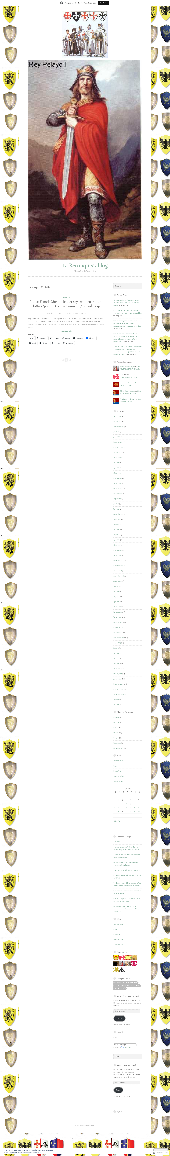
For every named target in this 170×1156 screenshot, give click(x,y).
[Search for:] (127, 286)
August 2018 (117, 499)
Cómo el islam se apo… (127, 391)
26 (126, 811)
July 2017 (116, 524)
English (66, 297)
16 (114, 808)
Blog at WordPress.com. (85, 1126)
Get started (103, 3)
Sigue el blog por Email (126, 1065)
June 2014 (116, 705)
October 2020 (117, 421)
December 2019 (118, 442)
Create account (118, 761)
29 (139, 811)
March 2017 (117, 545)
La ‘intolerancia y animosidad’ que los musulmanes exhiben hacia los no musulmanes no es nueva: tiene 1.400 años (127, 323)
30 (114, 815)
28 (135, 811)
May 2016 (116, 596)
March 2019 (117, 473)
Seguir (118, 1090)
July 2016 (116, 586)
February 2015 (117, 674)
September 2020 (118, 427)
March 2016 (117, 607)
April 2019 (116, 468)
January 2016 (117, 617)
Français (116, 738)
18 (122, 808)
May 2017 (116, 535)
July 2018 (116, 504)
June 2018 (116, 509)
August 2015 (117, 643)
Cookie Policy (37, 1152)
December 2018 (118, 488)
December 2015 (118, 622)
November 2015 (118, 627)
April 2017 (116, 540)
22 (138, 808)
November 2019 (118, 447)
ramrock (122, 383)
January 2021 (117, 416)
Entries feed (117, 771)
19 (126, 808)
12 (126, 804)
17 (118, 808)
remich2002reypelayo (65, 313)
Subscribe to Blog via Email (128, 996)
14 (134, 804)
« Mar (115, 821)
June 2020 (116, 437)
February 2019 (117, 478)
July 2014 (116, 699)
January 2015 (117, 679)
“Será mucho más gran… (128, 399)
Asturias (116, 717)
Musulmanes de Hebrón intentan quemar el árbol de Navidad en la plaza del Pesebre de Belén (127, 302)
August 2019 (117, 457)
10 (118, 804)
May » (119, 821)
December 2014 (118, 684)
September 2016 (118, 576)
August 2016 (117, 581)
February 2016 (117, 612)
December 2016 (118, 560)
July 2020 (116, 432)
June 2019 (116, 463)
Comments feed (118, 776)
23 (114, 811)
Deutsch (116, 722)
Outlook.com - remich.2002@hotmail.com (126, 870)
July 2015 (116, 648)
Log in (115, 766)
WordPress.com (118, 781)
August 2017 (117, 519)
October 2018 (117, 494)
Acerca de (116, 842)
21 (134, 808)
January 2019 (117, 483)
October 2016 (117, 571)
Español (116, 733)
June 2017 (116, 529)
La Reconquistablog (85, 265)
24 (118, 811)
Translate (128, 1047)
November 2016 (118, 566)
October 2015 (117, 632)
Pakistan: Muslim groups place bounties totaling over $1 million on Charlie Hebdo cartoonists (126, 909)
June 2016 (116, 591)
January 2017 (117, 555)
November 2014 (118, 689)
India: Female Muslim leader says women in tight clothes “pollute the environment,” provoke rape (66, 304)
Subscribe (119, 1018)
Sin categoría (117, 748)
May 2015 (116, 658)
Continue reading (50, 331)
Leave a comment (80, 313)
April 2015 (116, 663)
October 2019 (117, 452)
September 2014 (118, 694)
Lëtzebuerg (117, 743)
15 (138, 804)
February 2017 (117, 550)
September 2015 (118, 638)
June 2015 (116, 653)
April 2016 (116, 602)
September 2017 (118, 514)
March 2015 (117, 669)
